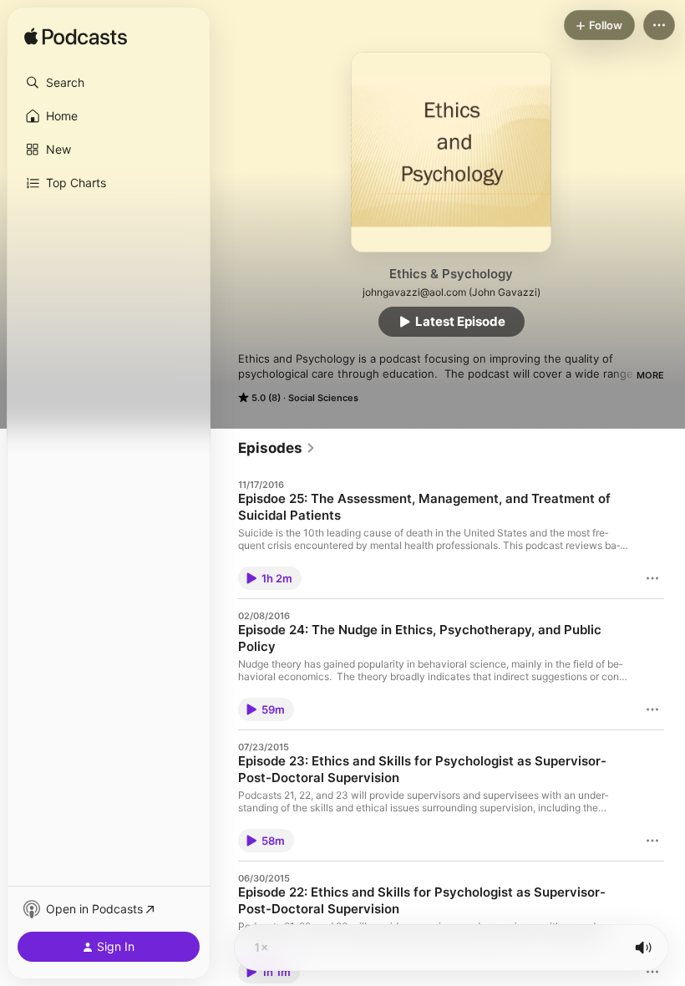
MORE (650, 375)
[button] (108, 83)
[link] (277, 448)
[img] (75, 37)
